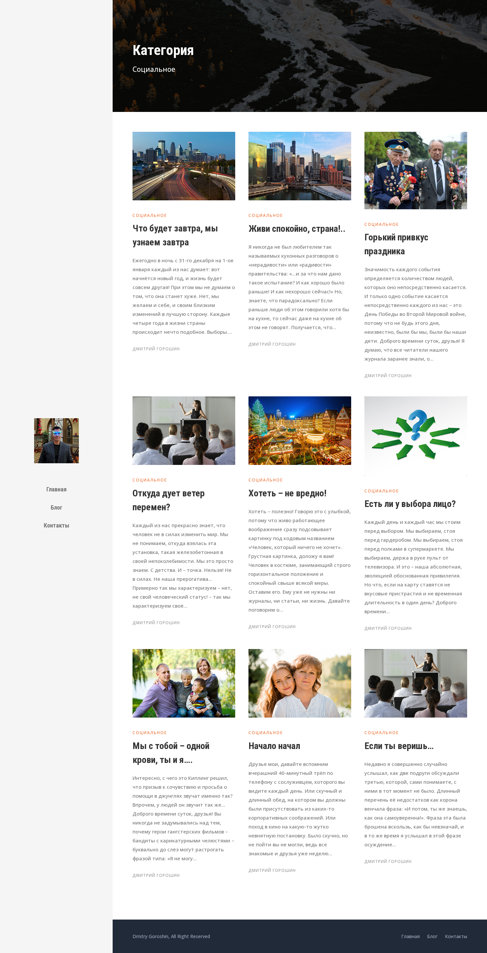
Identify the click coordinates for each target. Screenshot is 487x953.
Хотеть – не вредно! (287, 493)
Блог (56, 507)
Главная (56, 489)
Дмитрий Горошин (156, 349)
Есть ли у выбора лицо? (410, 503)
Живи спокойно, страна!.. (297, 228)
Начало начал (274, 745)
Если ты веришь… (399, 745)
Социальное (150, 215)
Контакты (56, 525)
